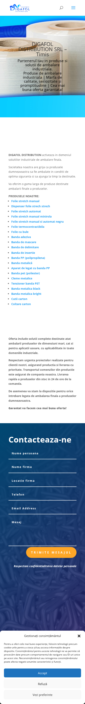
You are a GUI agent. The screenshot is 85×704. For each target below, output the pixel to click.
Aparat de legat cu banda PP (30, 268)
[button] (79, 636)
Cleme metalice (21, 278)
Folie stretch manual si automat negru (37, 221)
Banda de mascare (23, 242)
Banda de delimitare (25, 247)
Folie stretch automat (26, 211)
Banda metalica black (25, 288)
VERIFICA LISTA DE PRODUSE (45, 117)
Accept (42, 673)
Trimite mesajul (51, 552)
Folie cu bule (19, 232)
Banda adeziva (21, 237)
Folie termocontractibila (27, 227)
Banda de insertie (23, 253)
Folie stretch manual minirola (31, 216)
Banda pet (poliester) (25, 273)
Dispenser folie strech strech (30, 206)
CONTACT (42, 137)
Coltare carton (21, 304)
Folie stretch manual (25, 201)
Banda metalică (21, 263)
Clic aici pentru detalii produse (42, 322)
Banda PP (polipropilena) (28, 258)
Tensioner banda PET (25, 283)
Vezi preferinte (42, 695)
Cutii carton (19, 299)
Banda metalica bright (26, 294)
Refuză (42, 684)
